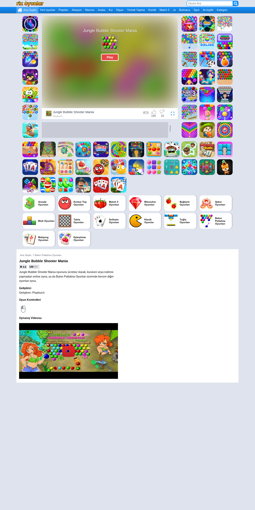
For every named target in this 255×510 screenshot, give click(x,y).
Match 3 (164, 10)
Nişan (120, 10)
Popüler (63, 10)
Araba (101, 10)
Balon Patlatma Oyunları (48, 255)
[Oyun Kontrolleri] (146, 114)
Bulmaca (184, 10)
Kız (111, 10)
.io (174, 10)
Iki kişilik (208, 10)
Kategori (222, 10)
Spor (196, 10)
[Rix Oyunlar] (30, 3)
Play (110, 57)
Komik (152, 10)
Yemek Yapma (136, 10)
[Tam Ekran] (172, 114)
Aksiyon (77, 10)
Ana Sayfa (29, 10)
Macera (89, 10)
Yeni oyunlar (47, 10)
